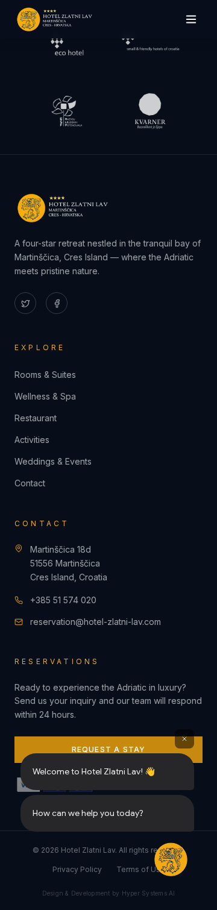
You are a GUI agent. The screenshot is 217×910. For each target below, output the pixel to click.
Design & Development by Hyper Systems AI (108, 893)
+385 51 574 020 (63, 600)
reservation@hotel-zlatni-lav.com (95, 622)
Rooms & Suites (45, 374)
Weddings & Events (53, 461)
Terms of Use (140, 869)
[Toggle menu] (191, 19)
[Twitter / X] (25, 303)
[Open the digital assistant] (170, 859)
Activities (31, 440)
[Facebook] (57, 303)
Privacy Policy (77, 869)
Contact (29, 483)
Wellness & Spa (45, 396)
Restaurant (35, 418)
